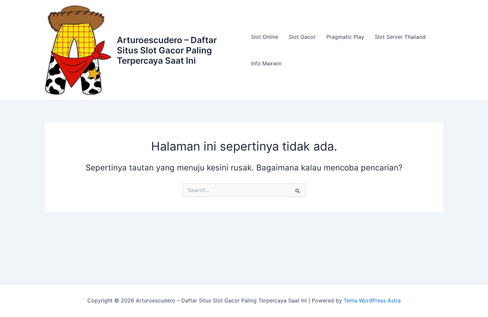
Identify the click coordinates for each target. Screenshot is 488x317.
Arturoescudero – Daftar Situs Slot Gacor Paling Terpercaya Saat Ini (167, 50)
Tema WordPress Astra (372, 300)
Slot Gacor (302, 36)
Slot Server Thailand (400, 36)
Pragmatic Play (345, 36)
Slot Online (264, 36)
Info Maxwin (266, 63)
